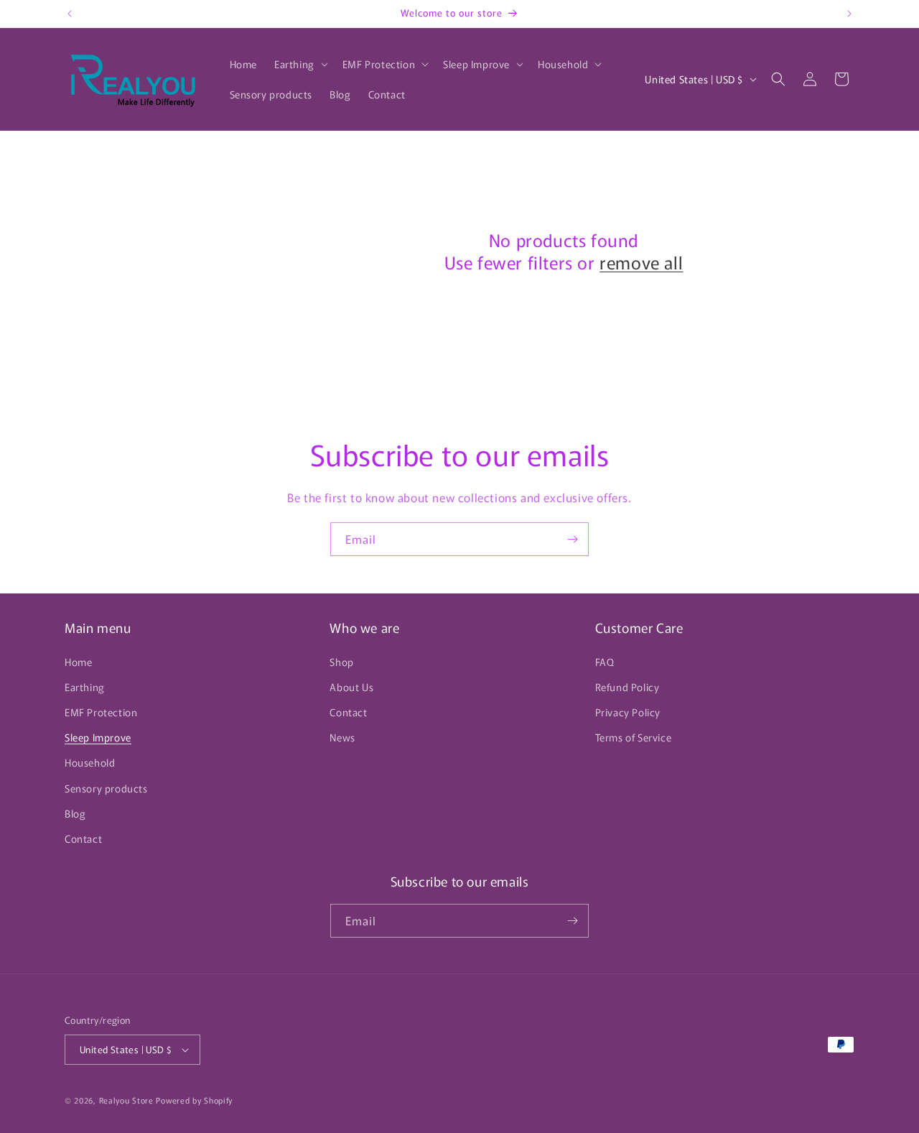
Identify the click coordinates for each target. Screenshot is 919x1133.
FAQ (605, 662)
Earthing (85, 687)
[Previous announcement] (69, 13)
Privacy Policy (628, 712)
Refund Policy (627, 687)
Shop (341, 662)
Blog (75, 813)
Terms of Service (633, 737)
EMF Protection (101, 712)
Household (90, 762)
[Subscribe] (572, 539)
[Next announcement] (849, 13)
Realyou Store (126, 1100)
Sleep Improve (98, 737)
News (342, 737)
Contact (83, 838)
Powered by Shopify (194, 1100)
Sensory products (106, 788)
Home (78, 662)
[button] (300, 64)
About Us (351, 687)
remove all (641, 262)
